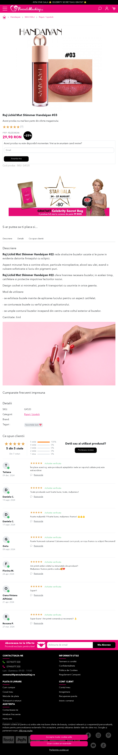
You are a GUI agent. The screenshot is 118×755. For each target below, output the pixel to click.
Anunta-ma (16, 159)
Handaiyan (15, 17)
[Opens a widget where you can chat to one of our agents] (107, 750)
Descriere (7, 239)
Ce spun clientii (36, 239)
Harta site (7, 719)
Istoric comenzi (66, 701)
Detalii (20, 239)
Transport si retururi (12, 701)
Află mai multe (26, 731)
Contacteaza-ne (10, 710)
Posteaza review (86, 450)
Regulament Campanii (69, 675)
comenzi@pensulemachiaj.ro (19, 675)
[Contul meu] (107, 9)
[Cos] (113, 9)
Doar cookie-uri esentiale (59, 744)
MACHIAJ (30, 17)
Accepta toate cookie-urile (59, 737)
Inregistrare (64, 692)
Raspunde (38, 475)
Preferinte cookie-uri (59, 750)
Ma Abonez (104, 645)
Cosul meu (8, 692)
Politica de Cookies (68, 670)
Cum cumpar (9, 688)
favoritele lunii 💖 (33, 425)
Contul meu (64, 688)
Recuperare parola (68, 696)
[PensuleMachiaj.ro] (26, 9)
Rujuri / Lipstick (46, 17)
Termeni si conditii (67, 662)
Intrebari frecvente (12, 714)
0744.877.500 (13, 667)
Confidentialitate (67, 666)
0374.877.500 (13, 662)
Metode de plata (11, 696)
